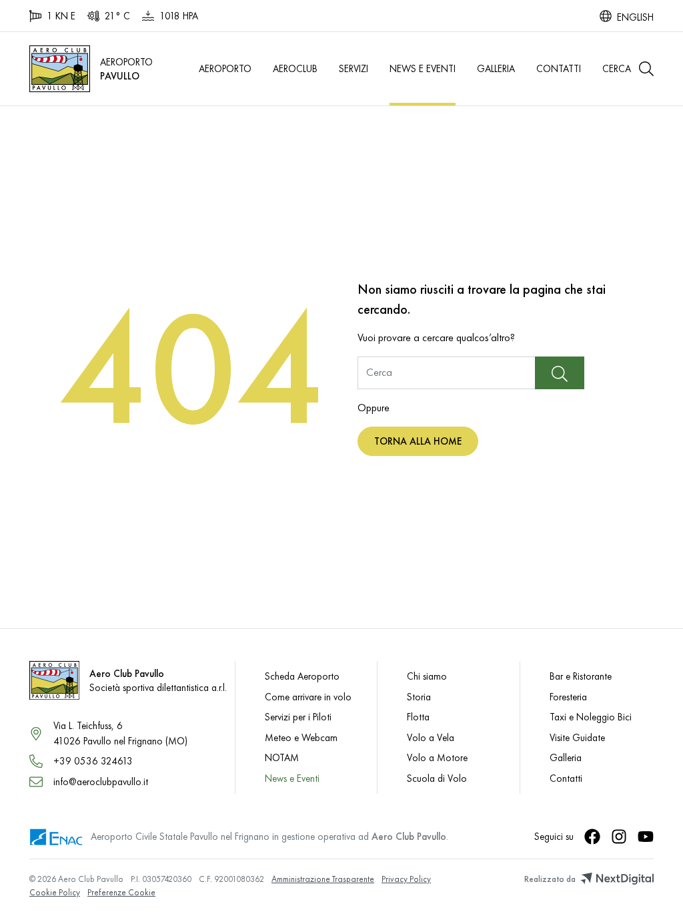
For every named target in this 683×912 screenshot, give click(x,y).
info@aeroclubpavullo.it (100, 781)
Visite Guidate (577, 737)
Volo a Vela (430, 737)
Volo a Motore (437, 757)
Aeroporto (225, 68)
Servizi (353, 68)
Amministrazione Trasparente (322, 879)
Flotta (418, 716)
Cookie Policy (54, 892)
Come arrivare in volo (308, 696)
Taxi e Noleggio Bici (591, 716)
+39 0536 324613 (93, 760)
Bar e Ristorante (581, 676)
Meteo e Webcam (301, 737)
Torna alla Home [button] (418, 441)
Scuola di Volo (437, 778)
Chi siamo (427, 676)
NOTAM (282, 757)
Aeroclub (295, 68)
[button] (628, 68)
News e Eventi (423, 68)
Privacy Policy (406, 879)
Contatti (558, 68)
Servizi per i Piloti (298, 716)
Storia (419, 696)
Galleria (496, 68)
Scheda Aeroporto (302, 676)
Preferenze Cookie (121, 892)
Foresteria (568, 696)
